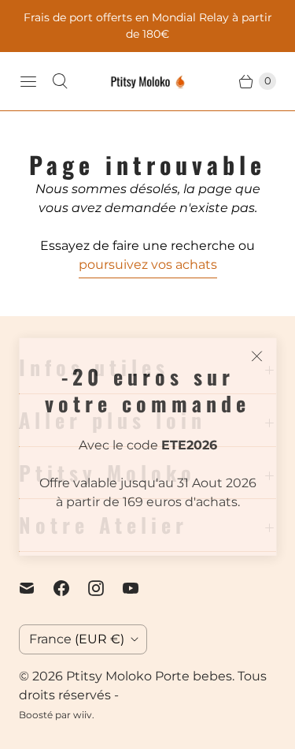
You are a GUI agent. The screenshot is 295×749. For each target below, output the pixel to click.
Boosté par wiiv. (56, 715)
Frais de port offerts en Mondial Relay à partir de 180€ (148, 25)
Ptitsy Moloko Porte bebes (149, 676)
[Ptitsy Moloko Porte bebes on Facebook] (70, 588)
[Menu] (28, 81)
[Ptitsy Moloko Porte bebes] (148, 81)
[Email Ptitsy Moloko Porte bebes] (36, 588)
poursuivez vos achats (148, 264)
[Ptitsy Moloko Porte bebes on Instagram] (105, 588)
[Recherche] (60, 81)
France (76, 639)
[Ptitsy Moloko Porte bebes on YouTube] (140, 588)
